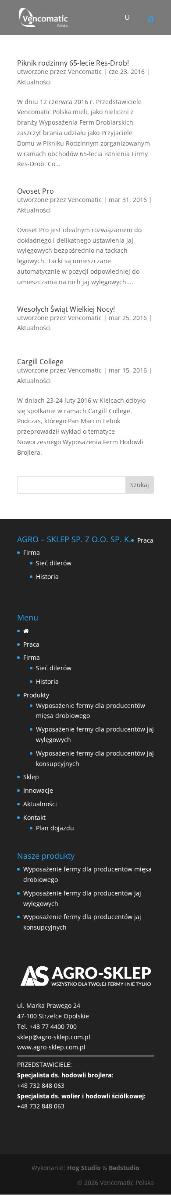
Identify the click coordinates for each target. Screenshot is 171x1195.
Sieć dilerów (53, 563)
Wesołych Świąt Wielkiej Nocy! (66, 309)
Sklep (31, 777)
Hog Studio (84, 1168)
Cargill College (40, 361)
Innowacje (38, 790)
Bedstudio (124, 1168)
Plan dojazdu (55, 828)
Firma (31, 552)
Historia (47, 576)
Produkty (36, 695)
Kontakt (34, 817)
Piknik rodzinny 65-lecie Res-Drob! (73, 63)
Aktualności (34, 82)
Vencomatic (85, 71)
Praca (145, 540)
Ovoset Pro (35, 191)
